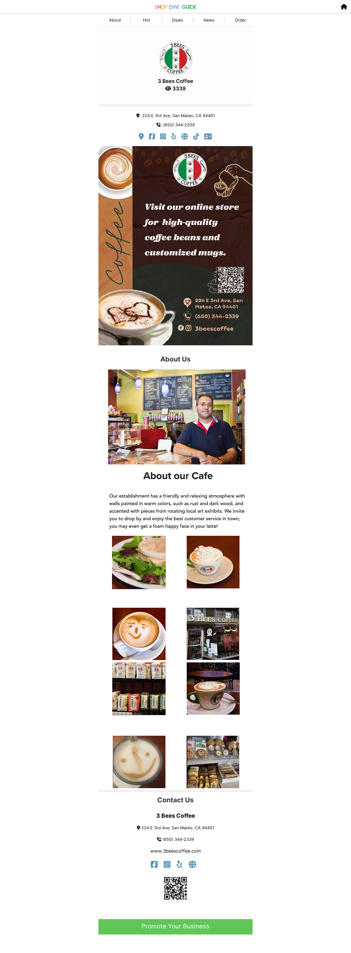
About (115, 20)
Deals (177, 20)
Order (240, 20)
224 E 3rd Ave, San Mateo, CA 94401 (177, 115)
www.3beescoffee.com (175, 851)
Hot (146, 20)
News (209, 20)
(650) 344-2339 (178, 124)
